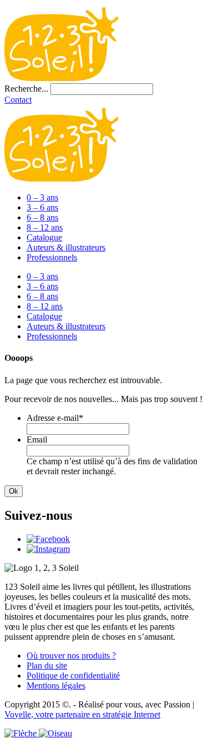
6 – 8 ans (42, 217)
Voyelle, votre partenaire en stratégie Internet (82, 714)
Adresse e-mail (55, 418)
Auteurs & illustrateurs (66, 247)
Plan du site (47, 665)
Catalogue (44, 237)
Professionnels (52, 257)
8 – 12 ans (45, 227)
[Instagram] (48, 549)
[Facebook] (48, 539)
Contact (18, 99)
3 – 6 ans (42, 207)
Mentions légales (56, 685)
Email (37, 439)
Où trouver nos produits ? (71, 655)
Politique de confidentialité (73, 675)
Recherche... (26, 88)
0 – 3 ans (42, 197)
